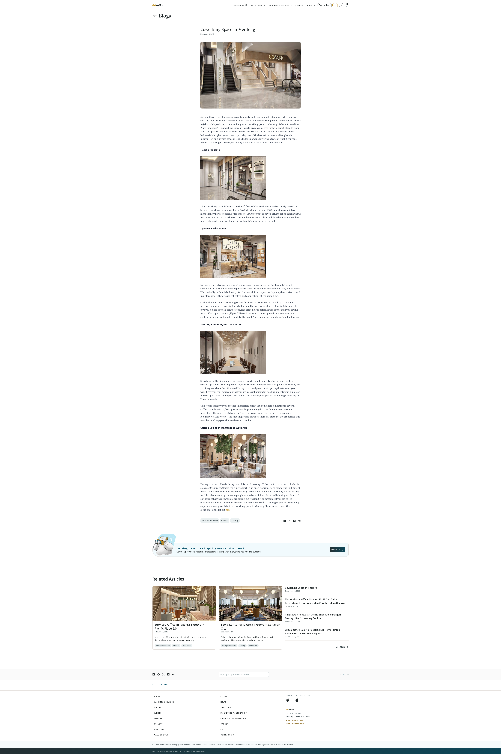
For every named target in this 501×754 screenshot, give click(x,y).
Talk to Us (335, 550)
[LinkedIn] (168, 674)
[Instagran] (158, 674)
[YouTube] (173, 674)
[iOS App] (297, 700)
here (228, 509)
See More (340, 647)
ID (346, 6)
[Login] (341, 5)
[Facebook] (153, 674)
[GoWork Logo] (157, 5)
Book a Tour (324, 5)
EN (347, 4)
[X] (163, 674)
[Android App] (288, 700)
